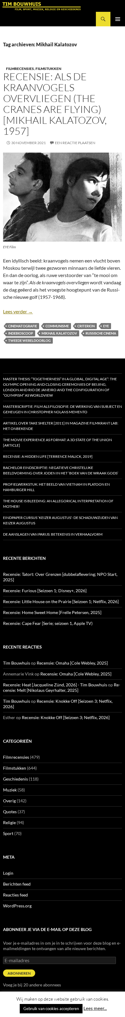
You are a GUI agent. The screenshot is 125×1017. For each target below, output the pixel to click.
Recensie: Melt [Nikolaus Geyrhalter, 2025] (61, 687)
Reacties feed (15, 894)
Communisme (57, 326)
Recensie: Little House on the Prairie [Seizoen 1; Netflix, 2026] (61, 601)
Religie (9, 822)
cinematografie (22, 326)
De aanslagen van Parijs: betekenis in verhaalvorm (53, 534)
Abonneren (19, 973)
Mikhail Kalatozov (59, 333)
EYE (106, 326)
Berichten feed (17, 884)
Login (8, 873)
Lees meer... (95, 1008)
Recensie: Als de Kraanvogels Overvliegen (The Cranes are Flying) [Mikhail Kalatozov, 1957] (55, 103)
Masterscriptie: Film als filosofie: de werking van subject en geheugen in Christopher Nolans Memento (62, 409)
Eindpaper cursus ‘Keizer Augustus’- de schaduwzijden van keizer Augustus (60, 520)
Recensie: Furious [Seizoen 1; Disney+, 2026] (44, 590)
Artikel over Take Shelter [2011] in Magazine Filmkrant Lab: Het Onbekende (60, 426)
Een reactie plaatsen (75, 142)
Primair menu (117, 19)
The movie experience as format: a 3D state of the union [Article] (57, 442)
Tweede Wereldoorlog (29, 340)
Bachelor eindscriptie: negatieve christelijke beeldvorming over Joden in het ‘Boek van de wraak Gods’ (60, 470)
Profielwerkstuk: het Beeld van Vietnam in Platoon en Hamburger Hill (56, 487)
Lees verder (18, 311)
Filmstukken (48, 68)
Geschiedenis (15, 778)
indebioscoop (20, 333)
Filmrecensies (20, 68)
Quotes (10, 811)
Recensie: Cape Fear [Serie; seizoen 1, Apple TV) (48, 623)
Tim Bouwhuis (16, 662)
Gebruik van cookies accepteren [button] (51, 1008)
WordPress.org (17, 905)
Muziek (10, 789)
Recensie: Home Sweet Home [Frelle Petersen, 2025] (52, 612)
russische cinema (101, 333)
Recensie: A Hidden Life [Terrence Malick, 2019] (48, 456)
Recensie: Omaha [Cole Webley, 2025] (72, 662)
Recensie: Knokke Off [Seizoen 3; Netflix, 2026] (66, 717)
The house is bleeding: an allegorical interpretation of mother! (58, 504)
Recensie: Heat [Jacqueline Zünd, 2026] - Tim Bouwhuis (55, 684)
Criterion (86, 326)
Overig (9, 800)
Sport (8, 833)
